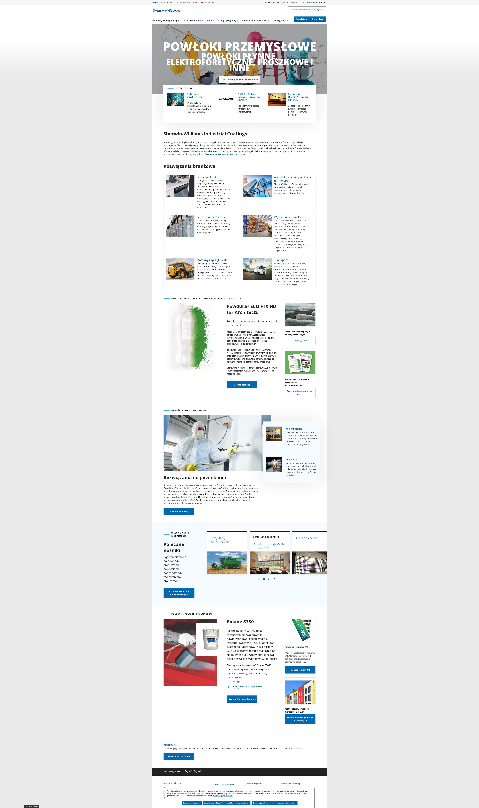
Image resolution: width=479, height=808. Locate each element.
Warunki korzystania (254, 784)
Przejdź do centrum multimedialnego (179, 593)
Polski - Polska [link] (207, 3)
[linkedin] (190, 772)
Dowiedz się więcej (179, 511)
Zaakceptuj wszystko (192, 803)
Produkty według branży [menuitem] (165, 20)
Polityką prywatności (223, 795)
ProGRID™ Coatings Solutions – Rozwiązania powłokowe (249, 97)
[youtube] (199, 772)
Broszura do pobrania (300, 392)
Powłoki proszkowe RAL (296, 647)
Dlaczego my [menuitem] (279, 20)
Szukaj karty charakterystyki (194, 95)
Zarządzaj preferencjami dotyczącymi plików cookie (275, 803)
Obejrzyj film (300, 340)
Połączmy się (170, 744)
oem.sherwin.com (172, 783)
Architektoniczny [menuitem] (192, 20)
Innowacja (291, 459)
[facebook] (186, 772)
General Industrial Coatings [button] (162, 2)
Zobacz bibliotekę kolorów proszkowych (300, 719)
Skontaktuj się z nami (179, 756)
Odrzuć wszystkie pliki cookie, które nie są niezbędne (226, 803)
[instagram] (195, 772)
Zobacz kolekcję (242, 384)
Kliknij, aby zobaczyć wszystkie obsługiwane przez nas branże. (216, 154)
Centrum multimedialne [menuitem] (254, 20)
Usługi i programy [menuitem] (227, 20)
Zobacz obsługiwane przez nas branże (239, 79)
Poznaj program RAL (300, 670)
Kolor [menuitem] (209, 20)
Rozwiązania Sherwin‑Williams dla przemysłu (298, 97)
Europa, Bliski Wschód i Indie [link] (187, 2)
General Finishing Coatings (242, 699)
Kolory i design (294, 428)
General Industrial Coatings (290, 784)
